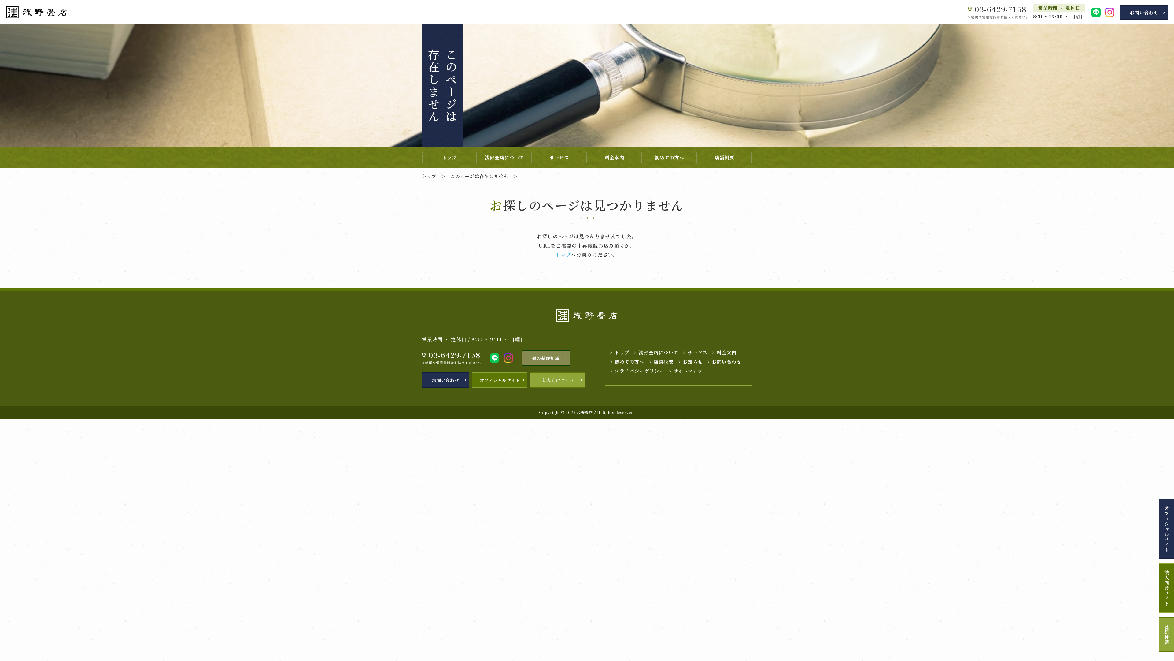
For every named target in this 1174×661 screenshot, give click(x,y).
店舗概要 (724, 157)
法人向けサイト (1166, 588)
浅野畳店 (585, 412)
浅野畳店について (504, 157)
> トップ (619, 352)
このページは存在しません (479, 176)
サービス (559, 157)
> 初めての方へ (627, 361)
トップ (449, 157)
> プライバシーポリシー (637, 370)
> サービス (695, 352)
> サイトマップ (686, 370)
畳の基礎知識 (545, 358)
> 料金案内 (724, 352)
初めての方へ (669, 157)
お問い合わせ (1144, 12)
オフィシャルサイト (1166, 529)
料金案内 (614, 157)
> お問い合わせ (724, 361)
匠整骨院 (1166, 634)
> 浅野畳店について (656, 352)
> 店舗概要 (661, 361)
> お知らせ (690, 361)
